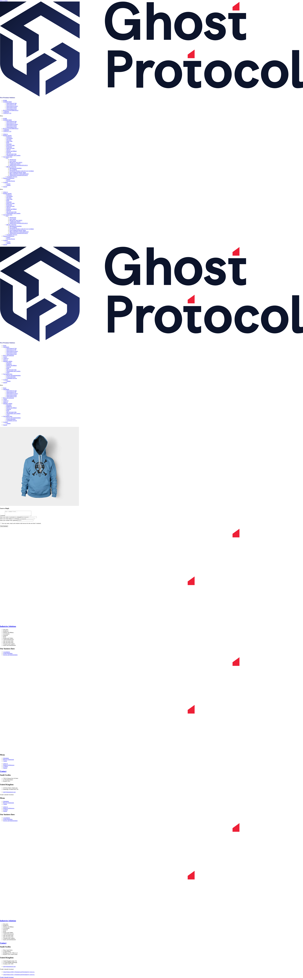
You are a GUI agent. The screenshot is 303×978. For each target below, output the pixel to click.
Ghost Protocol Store (11, 107)
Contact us (5, 358)
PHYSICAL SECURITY (15, 162)
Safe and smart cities (11, 154)
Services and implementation (13, 375)
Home (4, 345)
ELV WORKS (13, 169)
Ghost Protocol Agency (12, 106)
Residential (9, 146)
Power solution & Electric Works (17, 172)
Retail (7, 142)
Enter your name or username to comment (10, 517)
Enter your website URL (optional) (8, 520)
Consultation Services (11, 176)
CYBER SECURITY (14, 164)
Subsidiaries (6, 347)
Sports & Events (10, 148)
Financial (8, 152)
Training (8, 185)
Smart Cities (9, 141)
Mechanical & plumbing (15, 168)
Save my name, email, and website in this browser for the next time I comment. (21, 523)
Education (8, 139)
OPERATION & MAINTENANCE (18, 165)
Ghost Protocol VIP (11, 104)
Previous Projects (10, 181)
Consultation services (11, 378)
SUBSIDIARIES (7, 101)
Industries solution (7, 361)
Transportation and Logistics (13, 155)
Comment (2, 515)
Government (9, 138)
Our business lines (7, 156)
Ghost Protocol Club (11, 103)
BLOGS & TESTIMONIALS (10, 110)
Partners (8, 179)
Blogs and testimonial (8, 355)
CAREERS (6, 111)
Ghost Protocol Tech (11, 109)
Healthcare (9, 137)
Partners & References (8, 178)
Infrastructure (12, 159)
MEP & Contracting (11, 166)
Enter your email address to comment (9, 518)
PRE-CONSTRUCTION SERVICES (19, 174)
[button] (151, 116)
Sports (7, 372)
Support (5, 186)
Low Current (12, 161)
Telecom (8, 149)
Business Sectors (7, 135)
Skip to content (3, 0)
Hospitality (9, 144)
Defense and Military (11, 151)
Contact (3, 771)
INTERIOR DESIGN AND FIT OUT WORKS (21, 171)
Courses (8, 183)
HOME (5, 100)
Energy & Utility (10, 145)
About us (5, 134)
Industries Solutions (8, 626)
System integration (11, 377)
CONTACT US (7, 113)
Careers (5, 357)
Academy (5, 182)
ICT (7, 158)
